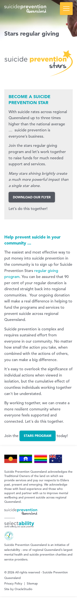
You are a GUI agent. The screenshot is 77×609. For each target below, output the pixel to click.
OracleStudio (23, 589)
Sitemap (32, 583)
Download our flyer (32, 197)
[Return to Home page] (38, 8)
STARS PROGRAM (37, 436)
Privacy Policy (13, 583)
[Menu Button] (66, 8)
